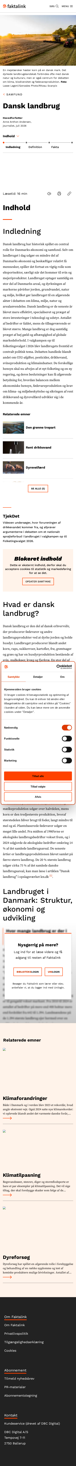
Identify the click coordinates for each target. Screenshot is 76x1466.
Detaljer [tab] (38, 676)
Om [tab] (62, 676)
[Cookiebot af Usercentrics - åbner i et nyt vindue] (56, 667)
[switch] (67, 738)
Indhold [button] (9, 136)
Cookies (10, 1350)
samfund (14, 94)
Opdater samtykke (38, 581)
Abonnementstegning (20, 1395)
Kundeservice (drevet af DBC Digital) (32, 1423)
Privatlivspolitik (16, 1333)
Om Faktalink (14, 1325)
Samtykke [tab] (14, 676)
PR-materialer (15, 1387)
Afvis (38, 796)
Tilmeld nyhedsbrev (19, 1378)
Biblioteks (24, 971)
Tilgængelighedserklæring (24, 1342)
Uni (50, 971)
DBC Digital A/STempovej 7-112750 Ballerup (16, 1437)
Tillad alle (38, 776)
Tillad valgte (38, 786)
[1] (50, 875)
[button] (54, 6)
